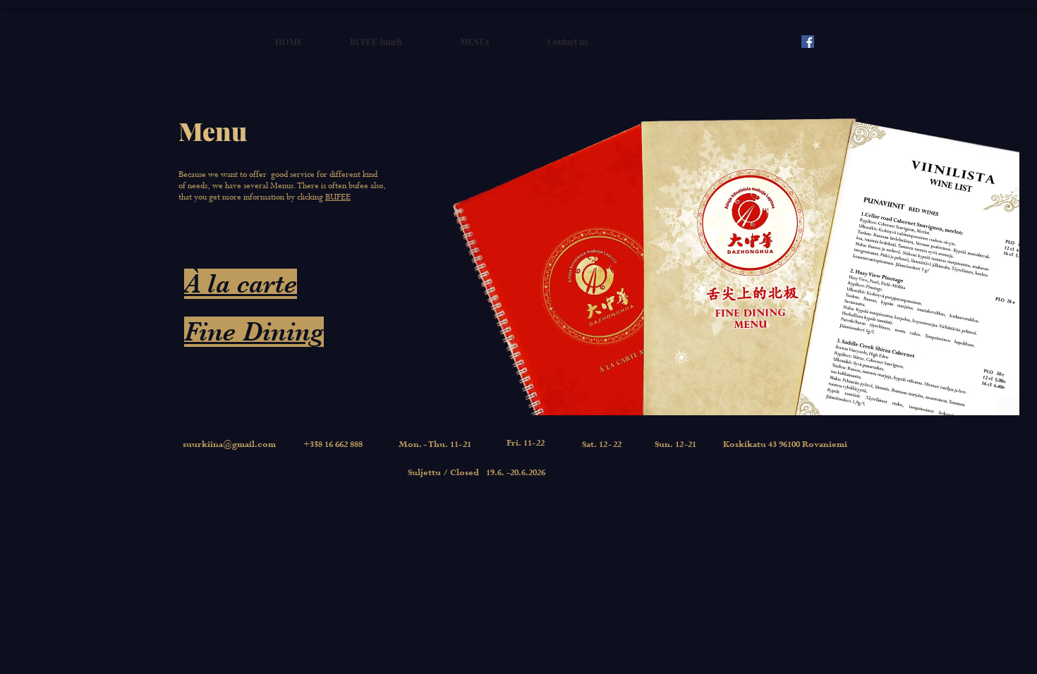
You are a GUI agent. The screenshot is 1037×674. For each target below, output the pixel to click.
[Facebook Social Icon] (807, 41)
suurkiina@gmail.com (229, 445)
